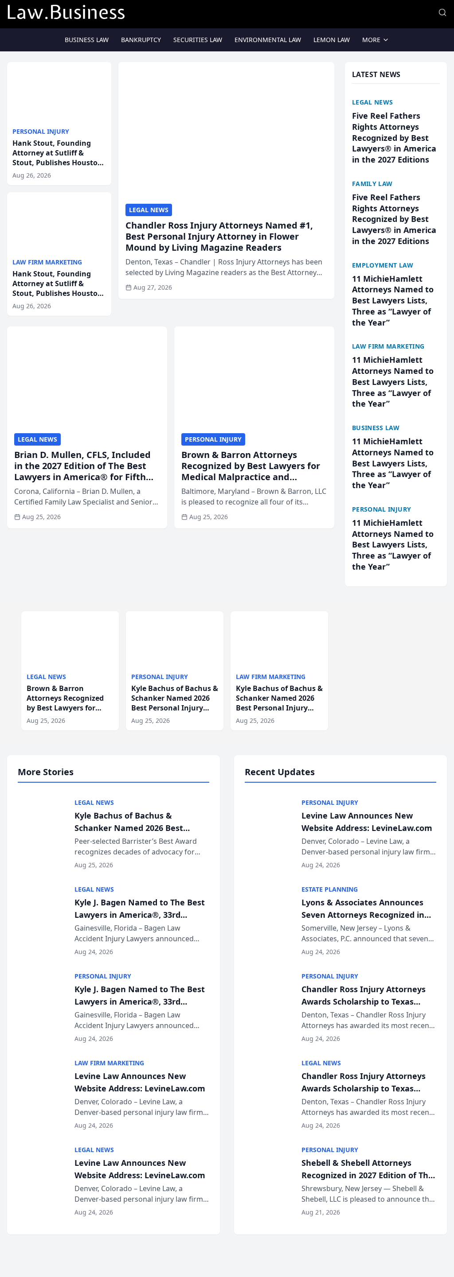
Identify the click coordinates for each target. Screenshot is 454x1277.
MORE (371, 39)
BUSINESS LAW (87, 39)
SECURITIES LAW (197, 39)
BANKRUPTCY (141, 39)
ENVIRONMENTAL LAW (268, 39)
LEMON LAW (331, 39)
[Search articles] (442, 12)
